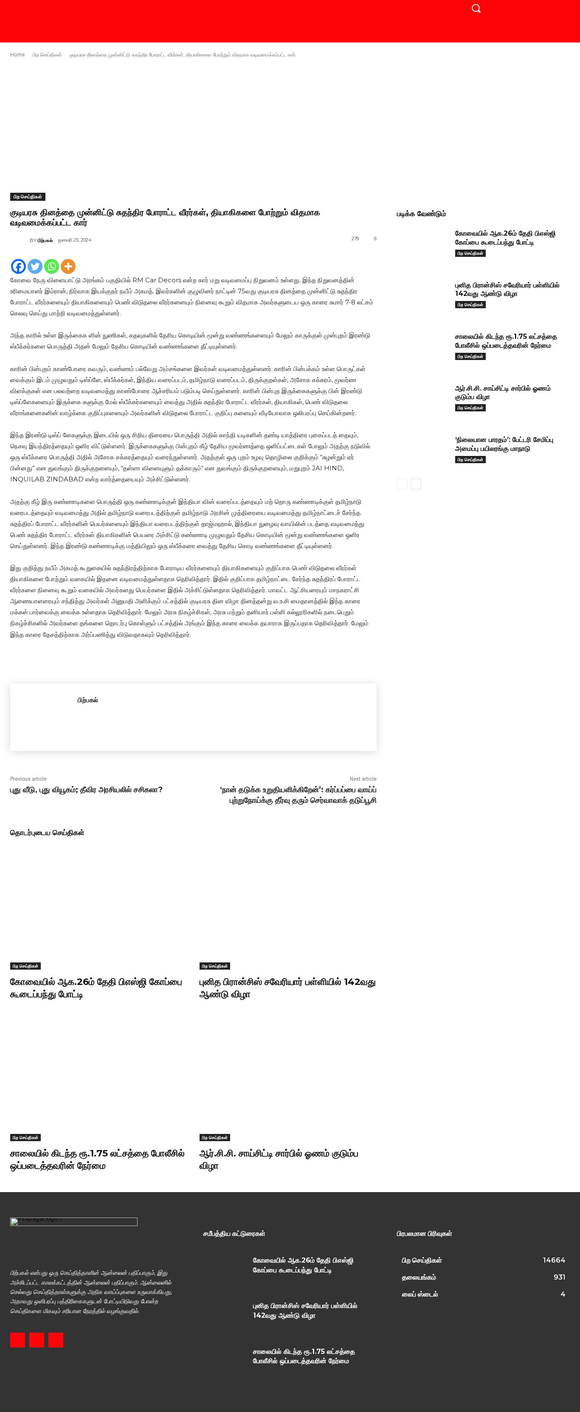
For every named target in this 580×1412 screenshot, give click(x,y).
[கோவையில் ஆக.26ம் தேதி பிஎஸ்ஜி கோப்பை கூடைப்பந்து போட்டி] (98, 908)
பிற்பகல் (45, 240)
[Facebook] (18, 266)
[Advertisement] (290, 125)
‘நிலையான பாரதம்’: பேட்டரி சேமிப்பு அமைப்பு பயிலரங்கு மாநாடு (504, 444)
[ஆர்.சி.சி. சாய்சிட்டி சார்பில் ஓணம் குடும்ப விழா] (288, 1079)
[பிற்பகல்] (20, 240)
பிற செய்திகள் (47, 54)
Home (17, 54)
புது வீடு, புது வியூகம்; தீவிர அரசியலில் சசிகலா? (86, 789)
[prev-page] (402, 483)
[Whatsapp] (51, 266)
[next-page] (416, 483)
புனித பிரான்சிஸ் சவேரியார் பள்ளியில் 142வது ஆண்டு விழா (507, 289)
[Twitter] (35, 266)
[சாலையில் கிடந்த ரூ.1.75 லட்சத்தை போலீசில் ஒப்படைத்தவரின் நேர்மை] (98, 1079)
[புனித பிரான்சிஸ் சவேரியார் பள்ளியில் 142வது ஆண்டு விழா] (288, 908)
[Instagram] (36, 1340)
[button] (476, 8)
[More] (68, 266)
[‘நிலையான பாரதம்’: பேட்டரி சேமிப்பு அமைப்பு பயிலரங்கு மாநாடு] (423, 451)
